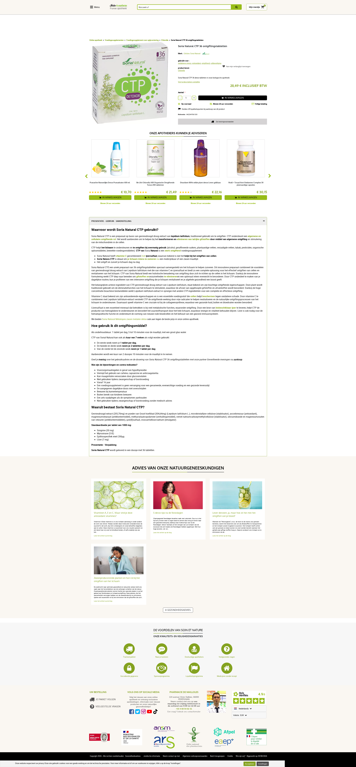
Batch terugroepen (217, 756)
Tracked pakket (129, 657)
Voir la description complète (189, 82)
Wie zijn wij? (240, 756)
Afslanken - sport (221, 13)
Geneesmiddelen (171, 13)
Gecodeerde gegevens (129, 676)
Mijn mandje (254, 7)
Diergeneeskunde (252, 13)
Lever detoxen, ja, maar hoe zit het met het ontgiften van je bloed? (234, 514)
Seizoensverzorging (205, 13)
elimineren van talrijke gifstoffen (193, 239)
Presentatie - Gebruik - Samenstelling (111, 221)
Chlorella (164, 40)
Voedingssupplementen (101, 13)
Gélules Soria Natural (192, 53)
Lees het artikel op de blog (103, 536)
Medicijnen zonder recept (227, 676)
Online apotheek (95, 40)
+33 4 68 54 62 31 (184, 709)
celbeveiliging (216, 63)
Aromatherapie (154, 13)
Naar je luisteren (161, 657)
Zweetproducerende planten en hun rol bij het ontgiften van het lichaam (117, 579)
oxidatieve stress (184, 63)
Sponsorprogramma (162, 676)
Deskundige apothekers (194, 657)
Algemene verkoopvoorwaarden (195, 756)
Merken (266, 13)
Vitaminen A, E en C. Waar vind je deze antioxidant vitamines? (113, 514)
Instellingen (262, 764)
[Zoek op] (236, 7)
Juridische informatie (151, 756)
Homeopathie (138, 13)
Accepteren (249, 764)
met (144, 255)
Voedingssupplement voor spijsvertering (142, 40)
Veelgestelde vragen (227, 657)
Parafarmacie (188, 13)
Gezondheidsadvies (179, 610)
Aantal (181, 92)
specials (276, 13)
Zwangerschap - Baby (235, 13)
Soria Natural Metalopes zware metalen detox (124, 319)
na (143, 258)
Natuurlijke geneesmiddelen (121, 13)
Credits (230, 756)
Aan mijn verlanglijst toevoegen (238, 66)
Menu (97, 7)
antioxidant (196, 63)
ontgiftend (206, 63)
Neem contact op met (171, 756)
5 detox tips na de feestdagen (168, 512)
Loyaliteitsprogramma (194, 676)
